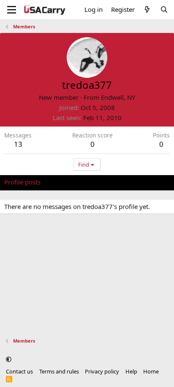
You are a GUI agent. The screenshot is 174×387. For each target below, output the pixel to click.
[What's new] (147, 9)
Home (151, 371)
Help (131, 371)
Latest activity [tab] (69, 182)
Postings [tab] (109, 182)
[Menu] (12, 9)
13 (18, 144)
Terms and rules (59, 371)
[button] (8, 359)
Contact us (19, 371)
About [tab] (139, 182)
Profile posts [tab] (22, 182)
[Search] (164, 9)
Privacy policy (102, 371)
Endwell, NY (118, 97)
